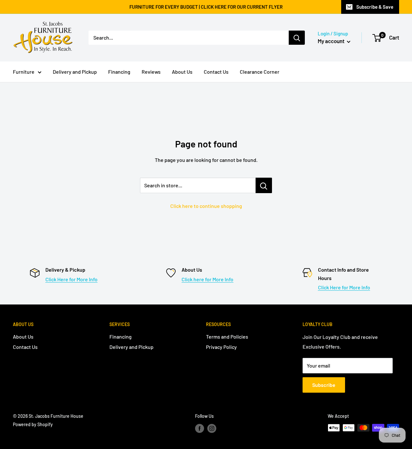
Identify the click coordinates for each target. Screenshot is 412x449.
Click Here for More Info (71, 279)
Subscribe (323, 385)
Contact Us (216, 72)
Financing (119, 72)
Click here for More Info (207, 279)
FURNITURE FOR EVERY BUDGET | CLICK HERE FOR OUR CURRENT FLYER (206, 7)
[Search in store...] (264, 185)
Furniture (23, 72)
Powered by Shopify (33, 424)
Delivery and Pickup (75, 72)
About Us (182, 72)
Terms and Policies (227, 336)
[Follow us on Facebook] (199, 428)
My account (331, 41)
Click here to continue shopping (206, 206)
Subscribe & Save (374, 7)
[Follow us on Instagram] (211, 428)
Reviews (151, 72)
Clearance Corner (259, 72)
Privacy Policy (221, 347)
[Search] (297, 38)
